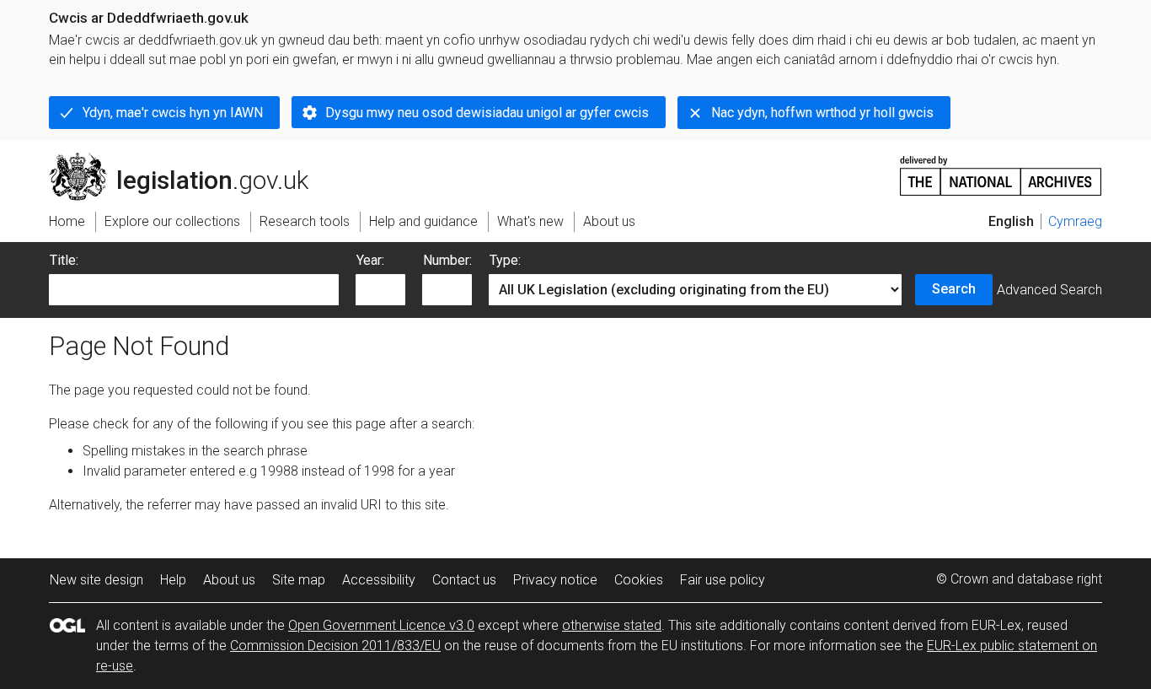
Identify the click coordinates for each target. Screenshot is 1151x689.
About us (229, 580)
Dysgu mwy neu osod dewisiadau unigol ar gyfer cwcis (487, 113)
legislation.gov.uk (188, 159)
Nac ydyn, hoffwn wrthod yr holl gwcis (822, 113)
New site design (96, 580)
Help (173, 580)
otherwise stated (611, 625)
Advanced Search (1049, 290)
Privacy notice (555, 580)
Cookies (638, 580)
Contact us (464, 580)
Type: (505, 260)
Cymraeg (1075, 221)
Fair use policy (722, 580)
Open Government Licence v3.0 (381, 625)
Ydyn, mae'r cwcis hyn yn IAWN (173, 113)
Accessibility (378, 580)
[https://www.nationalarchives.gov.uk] (1001, 169)
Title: (64, 260)
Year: (370, 260)
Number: (447, 260)
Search (954, 289)
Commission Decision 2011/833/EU (335, 646)
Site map (298, 580)
